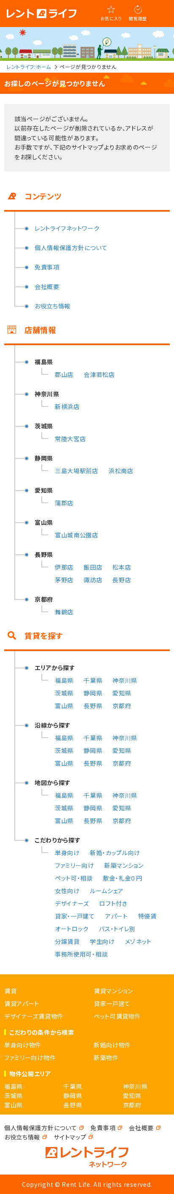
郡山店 (64, 374)
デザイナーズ (72, 903)
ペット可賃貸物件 (117, 1016)
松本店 (121, 567)
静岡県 (93, 693)
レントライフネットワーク (67, 228)
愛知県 (121, 693)
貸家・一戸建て (75, 916)
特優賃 (147, 916)
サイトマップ (70, 1137)
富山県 (64, 705)
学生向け (102, 941)
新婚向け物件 (112, 1045)
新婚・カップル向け (115, 852)
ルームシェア (107, 890)
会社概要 (47, 286)
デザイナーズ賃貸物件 (33, 1016)
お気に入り (111, 18)
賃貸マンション (113, 991)
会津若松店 (99, 374)
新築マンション (124, 865)
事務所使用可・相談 (81, 954)
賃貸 (10, 991)
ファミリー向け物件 (30, 1057)
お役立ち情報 (53, 306)
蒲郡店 (64, 503)
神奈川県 (124, 680)
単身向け (67, 852)
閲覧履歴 (138, 18)
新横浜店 (67, 406)
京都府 (121, 705)
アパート (116, 916)
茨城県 (64, 693)
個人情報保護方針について (71, 247)
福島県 (64, 680)
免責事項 (47, 267)
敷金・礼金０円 (122, 878)
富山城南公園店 (76, 535)
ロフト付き (113, 903)
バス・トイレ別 (117, 928)
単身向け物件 (22, 1045)
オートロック (72, 928)
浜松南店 (121, 470)
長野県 (93, 705)
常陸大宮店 (70, 438)
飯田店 (93, 567)
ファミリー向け (74, 865)
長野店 (121, 579)
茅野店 (64, 579)
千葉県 (93, 680)
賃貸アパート (21, 1003)
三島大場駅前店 (76, 470)
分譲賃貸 (67, 941)
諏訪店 (93, 579)
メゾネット (138, 941)
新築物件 (106, 1057)
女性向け (67, 890)
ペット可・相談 (74, 878)
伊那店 (64, 567)
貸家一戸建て (112, 1003)
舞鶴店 (64, 612)
